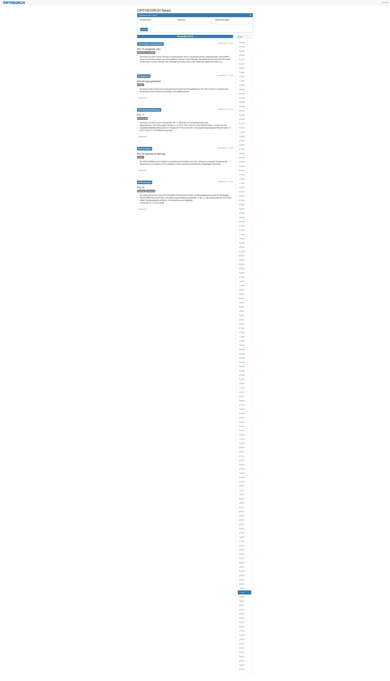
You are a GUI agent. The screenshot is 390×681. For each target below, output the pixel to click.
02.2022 (242, 273)
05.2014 (242, 661)
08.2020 (242, 349)
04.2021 (242, 315)
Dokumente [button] (142, 98)
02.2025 (242, 119)
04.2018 (242, 469)
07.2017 (242, 507)
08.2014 (242, 648)
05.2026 (242, 55)
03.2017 (242, 524)
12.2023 (242, 179)
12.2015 (242, 588)
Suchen (144, 29)
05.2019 (242, 413)
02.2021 (242, 324)
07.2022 (242, 251)
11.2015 (242, 592)
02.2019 (242, 426)
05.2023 (242, 209)
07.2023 (242, 200)
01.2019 (242, 430)
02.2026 (242, 68)
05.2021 (242, 311)
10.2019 (242, 392)
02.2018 (242, 477)
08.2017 (242, 503)
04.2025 (242, 111)
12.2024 (242, 128)
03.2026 (242, 64)
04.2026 (242, 59)
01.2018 (242, 482)
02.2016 (242, 580)
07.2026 (242, 47)
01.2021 (242, 328)
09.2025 (242, 89)
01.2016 (242, 584)
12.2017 (242, 486)
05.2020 (242, 362)
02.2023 (242, 222)
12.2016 (242, 537)
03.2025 (242, 115)
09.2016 (242, 550)
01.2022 (242, 277)
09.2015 (242, 601)
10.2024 (242, 136)
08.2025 (242, 94)
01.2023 (242, 226)
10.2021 (242, 290)
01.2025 (242, 123)
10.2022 (242, 239)
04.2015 (242, 622)
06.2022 (242, 256)
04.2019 (242, 418)
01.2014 (242, 669)
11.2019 (242, 388)
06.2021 (242, 307)
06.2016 (242, 563)
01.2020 (242, 379)
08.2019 (242, 401)
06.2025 (242, 102)
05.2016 (242, 567)
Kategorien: (182, 20)
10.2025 (242, 85)
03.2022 (242, 268)
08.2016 (242, 554)
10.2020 (242, 341)
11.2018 (242, 439)
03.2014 (242, 665)
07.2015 (242, 610)
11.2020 (242, 337)
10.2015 (242, 597)
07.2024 (242, 149)
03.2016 (242, 575)
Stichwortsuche (145, 20)
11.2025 (242, 81)
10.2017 (242, 494)
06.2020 (242, 358)
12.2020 (242, 332)
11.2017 (242, 490)
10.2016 (242, 546)
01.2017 (242, 533)
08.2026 (242, 42)
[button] (250, 15)
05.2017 (242, 516)
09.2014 (242, 644)
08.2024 (242, 145)
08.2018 (242, 452)
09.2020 (242, 345)
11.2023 (242, 183)
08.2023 (242, 196)
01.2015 (242, 631)
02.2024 (242, 170)
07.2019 (242, 405)
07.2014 (242, 652)
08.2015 (242, 605)
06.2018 (242, 460)
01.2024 (242, 175)
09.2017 (242, 499)
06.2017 (242, 511)
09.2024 (242, 140)
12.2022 (242, 230)
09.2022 (242, 243)
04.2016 (242, 571)
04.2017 (242, 520)
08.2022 (242, 247)
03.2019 (242, 422)
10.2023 (242, 187)
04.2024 (242, 162)
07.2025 (242, 98)
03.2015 (242, 627)
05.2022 (242, 260)
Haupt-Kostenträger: (222, 20)
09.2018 (242, 447)
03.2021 (242, 320)
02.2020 (242, 375)
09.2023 (242, 192)
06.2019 (242, 409)
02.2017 (242, 529)
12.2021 (242, 281)
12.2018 (242, 435)
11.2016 (242, 541)
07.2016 (242, 558)
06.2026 (242, 51)
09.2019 (242, 396)
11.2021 (242, 285)
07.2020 (242, 354)
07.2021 (242, 303)
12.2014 (242, 635)
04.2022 (242, 264)
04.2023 (242, 213)
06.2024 (242, 153)
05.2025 (242, 106)
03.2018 (242, 473)
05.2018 (242, 465)
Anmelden (385, 3)
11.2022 (242, 234)
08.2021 (242, 298)
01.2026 (242, 72)
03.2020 (242, 371)
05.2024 (242, 158)
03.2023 (242, 217)
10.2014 (242, 639)
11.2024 (242, 132)
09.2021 (242, 294)
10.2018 (242, 443)
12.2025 (242, 77)
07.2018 (242, 456)
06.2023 (242, 204)
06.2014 (242, 656)
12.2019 (242, 384)
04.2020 (242, 366)
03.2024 (242, 166)
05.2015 (242, 618)
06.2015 (242, 614)
